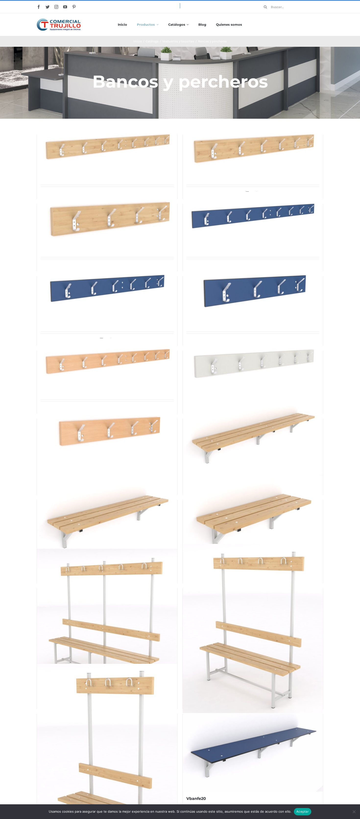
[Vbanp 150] (253, 629)
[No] (353, 811)
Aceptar (302, 811)
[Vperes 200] (107, 362)
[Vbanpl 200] (253, 437)
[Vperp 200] (107, 146)
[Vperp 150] (253, 148)
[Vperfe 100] (253, 291)
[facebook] (39, 7)
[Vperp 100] (107, 218)
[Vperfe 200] (253, 215)
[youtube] (65, 7)
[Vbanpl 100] (253, 522)
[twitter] (47, 7)
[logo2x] (59, 20)
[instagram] (56, 7)
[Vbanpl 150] (107, 521)
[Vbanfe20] (253, 752)
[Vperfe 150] (107, 288)
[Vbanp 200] (107, 626)
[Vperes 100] (107, 432)
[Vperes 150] (253, 363)
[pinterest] (74, 7)
